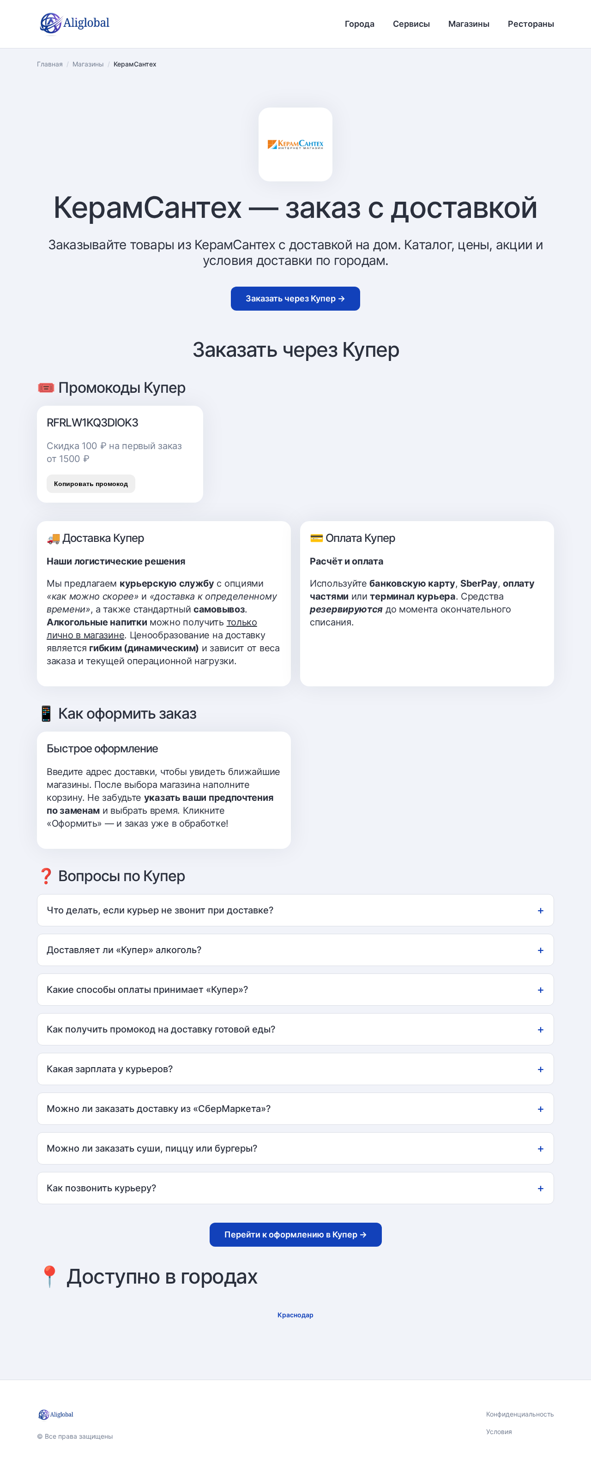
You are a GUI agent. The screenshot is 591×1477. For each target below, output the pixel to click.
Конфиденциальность (520, 1414)
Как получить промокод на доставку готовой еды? (295, 1029)
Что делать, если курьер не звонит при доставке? (295, 910)
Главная (50, 64)
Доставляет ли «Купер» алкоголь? (295, 949)
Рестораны (531, 24)
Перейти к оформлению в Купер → (295, 1234)
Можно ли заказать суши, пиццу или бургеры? (295, 1148)
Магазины (468, 24)
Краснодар (295, 1315)
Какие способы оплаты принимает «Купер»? (295, 989)
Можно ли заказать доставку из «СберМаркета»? (295, 1108)
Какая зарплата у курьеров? (295, 1068)
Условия (499, 1431)
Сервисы (411, 24)
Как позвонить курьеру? (295, 1188)
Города (359, 24)
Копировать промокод (91, 483)
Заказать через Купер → (295, 298)
